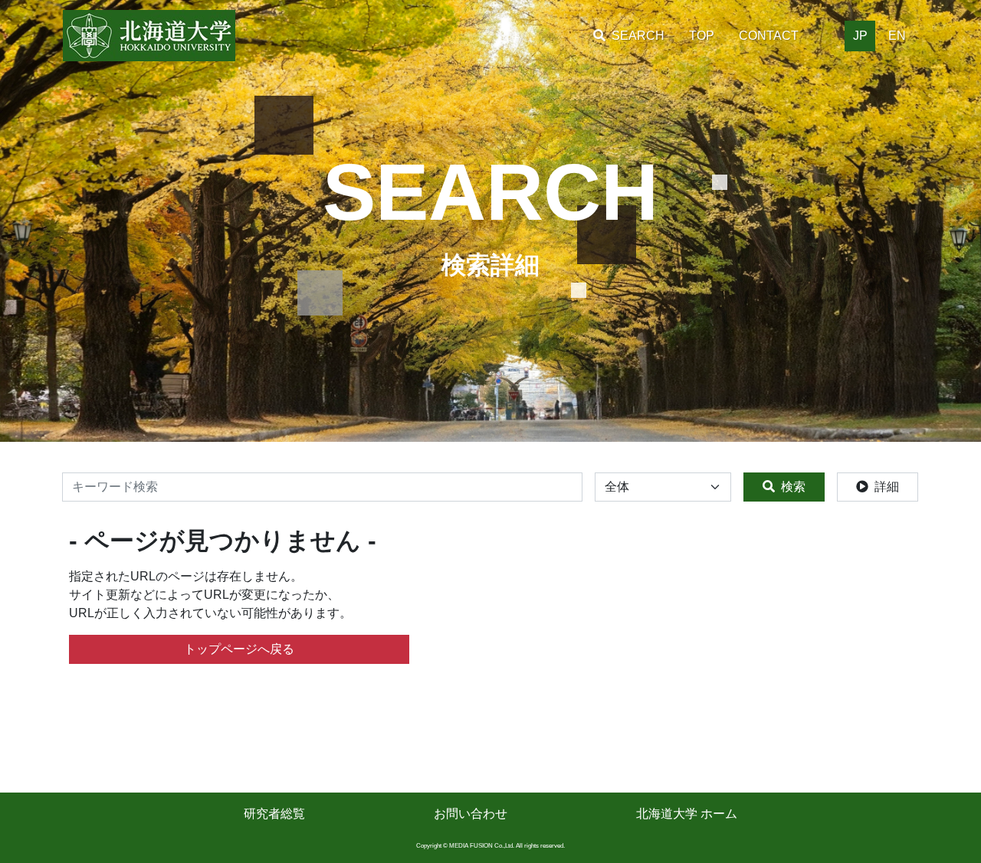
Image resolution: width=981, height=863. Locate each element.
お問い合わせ (470, 813)
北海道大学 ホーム (686, 813)
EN (897, 35)
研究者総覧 (274, 813)
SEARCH (638, 35)
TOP (701, 35)
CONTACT (769, 35)
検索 (793, 486)
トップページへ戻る (239, 648)
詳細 (886, 486)
